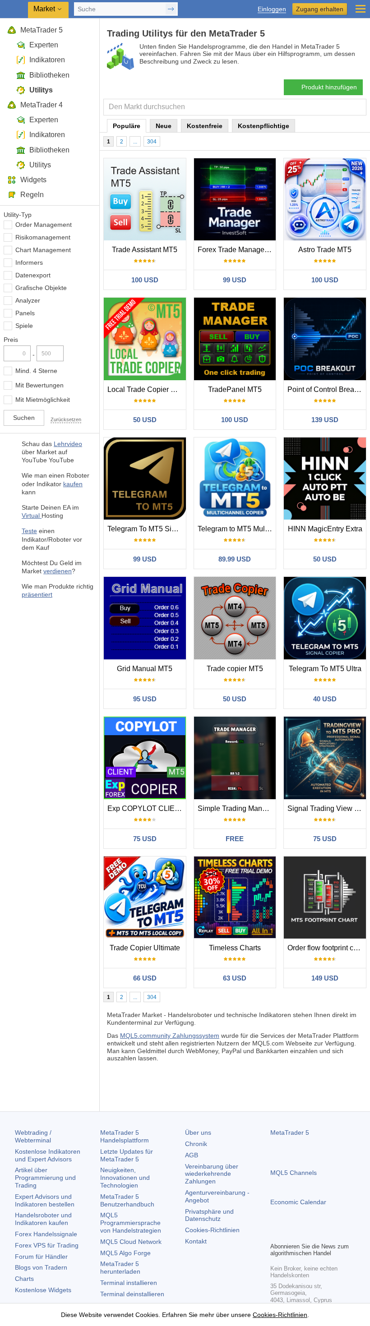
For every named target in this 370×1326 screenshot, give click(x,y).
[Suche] (358, 107)
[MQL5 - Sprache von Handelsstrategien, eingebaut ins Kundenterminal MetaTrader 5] (14, 9)
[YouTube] (319, 1234)
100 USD (144, 280)
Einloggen (272, 9)
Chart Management (43, 249)
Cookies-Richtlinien (212, 1230)
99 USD (234, 280)
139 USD (324, 420)
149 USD (324, 978)
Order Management (43, 224)
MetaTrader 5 (41, 30)
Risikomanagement (42, 237)
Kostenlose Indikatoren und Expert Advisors (47, 1155)
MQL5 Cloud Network (131, 1241)
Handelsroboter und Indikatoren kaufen (43, 1218)
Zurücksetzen (66, 419)
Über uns (198, 1132)
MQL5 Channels (293, 1172)
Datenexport (33, 275)
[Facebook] (275, 1234)
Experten (43, 45)
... (135, 141)
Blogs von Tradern (41, 1267)
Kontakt (196, 1241)
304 (152, 141)
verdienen (57, 571)
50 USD (145, 420)
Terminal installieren (128, 1282)
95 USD (145, 699)
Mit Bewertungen (39, 385)
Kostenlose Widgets (43, 1290)
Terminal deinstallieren (132, 1294)
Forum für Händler (41, 1256)
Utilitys (41, 90)
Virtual (32, 515)
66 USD (145, 978)
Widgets (33, 180)
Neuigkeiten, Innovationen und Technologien (125, 1177)
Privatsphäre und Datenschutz (209, 1215)
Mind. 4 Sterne (36, 370)
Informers (29, 262)
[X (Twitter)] (304, 1234)
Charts (24, 1278)
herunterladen (120, 1267)
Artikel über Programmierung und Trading (45, 1177)
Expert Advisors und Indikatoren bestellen (44, 1200)
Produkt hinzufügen (329, 87)
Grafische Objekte (41, 287)
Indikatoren (47, 60)
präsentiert (37, 594)
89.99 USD (234, 559)
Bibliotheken (49, 75)
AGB (191, 1155)
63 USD (234, 978)
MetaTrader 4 (41, 105)
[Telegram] (290, 1234)
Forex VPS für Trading (47, 1245)
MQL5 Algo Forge (125, 1253)
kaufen (73, 484)
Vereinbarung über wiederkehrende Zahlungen (211, 1174)
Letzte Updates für (126, 1155)
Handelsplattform (124, 1136)
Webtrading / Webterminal (33, 1136)
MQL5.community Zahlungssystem (169, 1035)
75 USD (145, 839)
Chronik (196, 1143)
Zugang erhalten (319, 9)
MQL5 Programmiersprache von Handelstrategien (130, 1222)
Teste (29, 530)
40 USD (325, 699)
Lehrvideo (68, 443)
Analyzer (27, 300)
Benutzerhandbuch (127, 1200)
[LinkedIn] (333, 1234)
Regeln (32, 194)
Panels (25, 313)
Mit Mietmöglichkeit (42, 399)
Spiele (24, 325)
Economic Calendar (298, 1202)
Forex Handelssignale (46, 1234)
